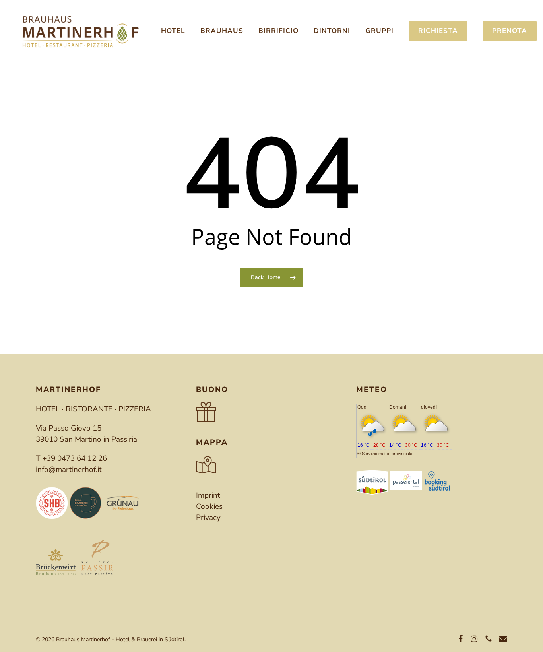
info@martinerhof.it (69, 469)
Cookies (209, 506)
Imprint (208, 495)
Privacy (208, 517)
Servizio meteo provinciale (387, 453)
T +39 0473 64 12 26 (71, 458)
